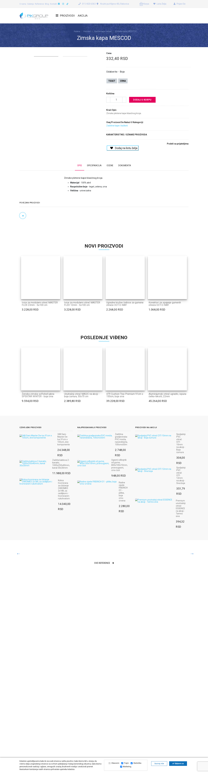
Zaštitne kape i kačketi (103, 31)
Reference (39, 4)
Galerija (30, 4)
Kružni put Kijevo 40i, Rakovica (114, 4)
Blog (47, 4)
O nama (22, 4)
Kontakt (53, 4)
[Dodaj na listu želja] (57, 296)
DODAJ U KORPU (142, 100)
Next (100, 52)
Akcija (83, 15)
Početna (77, 31)
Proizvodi (67, 15)
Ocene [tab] (110, 165)
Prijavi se (180, 4)
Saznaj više (159, 764)
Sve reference (102, 563)
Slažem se (179, 764)
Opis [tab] (79, 165)
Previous (21, 52)
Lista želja (161, 4)
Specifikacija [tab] (94, 165)
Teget (111, 81)
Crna (123, 81)
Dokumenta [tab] (124, 165)
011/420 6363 (89, 4)
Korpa (146, 4)
